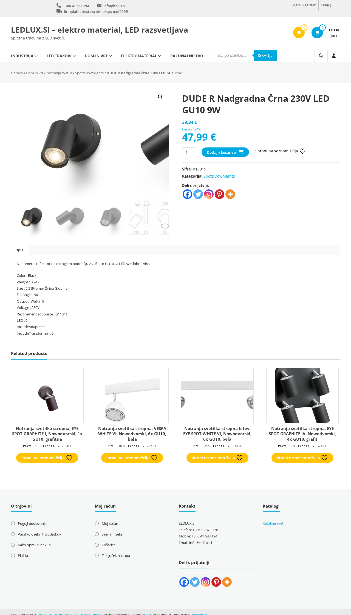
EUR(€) (326, 8)
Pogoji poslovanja (32, 523)
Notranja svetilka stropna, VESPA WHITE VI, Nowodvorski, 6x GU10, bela (132, 434)
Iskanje (265, 55)
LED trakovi (59, 55)
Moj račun (110, 523)
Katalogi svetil (274, 523)
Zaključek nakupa (116, 555)
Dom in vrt (96, 55)
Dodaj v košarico (221, 152)
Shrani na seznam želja (277, 150)
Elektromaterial (139, 55)
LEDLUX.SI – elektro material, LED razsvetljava (99, 29)
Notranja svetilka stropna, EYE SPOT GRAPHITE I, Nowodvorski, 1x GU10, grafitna (47, 434)
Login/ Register (303, 8)
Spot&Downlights (89, 72)
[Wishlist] (299, 32)
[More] (230, 194)
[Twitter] (198, 194)
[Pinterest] (219, 194)
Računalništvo (186, 55)
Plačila (23, 555)
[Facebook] (187, 194)
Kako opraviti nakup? (35, 544)
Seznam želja (112, 534)
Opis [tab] (19, 249)
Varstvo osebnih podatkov (39, 534)
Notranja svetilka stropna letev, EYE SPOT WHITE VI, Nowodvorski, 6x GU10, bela (217, 434)
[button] (160, 97)
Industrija (22, 55)
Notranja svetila (59, 72)
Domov (17, 72)
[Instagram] (209, 194)
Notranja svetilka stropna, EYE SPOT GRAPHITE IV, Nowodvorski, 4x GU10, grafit (302, 434)
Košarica (108, 544)
